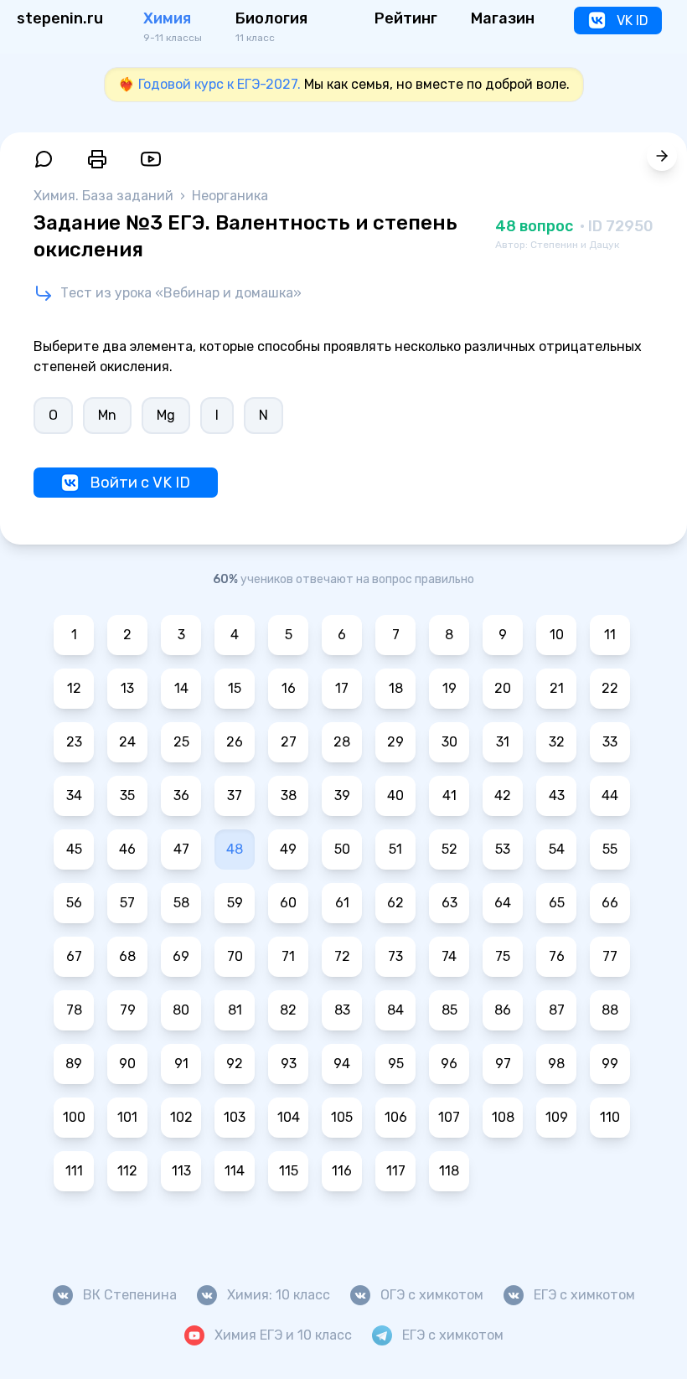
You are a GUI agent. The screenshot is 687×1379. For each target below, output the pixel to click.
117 (395, 1171)
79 (128, 1010)
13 (127, 688)
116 (342, 1171)
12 (74, 688)
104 (288, 1117)
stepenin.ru (60, 18)
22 (610, 688)
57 (127, 903)
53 (502, 849)
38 (289, 795)
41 (449, 795)
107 (449, 1117)
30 (449, 742)
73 (395, 956)
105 (342, 1117)
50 (342, 849)
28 (341, 742)
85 (449, 1010)
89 (73, 1064)
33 (609, 742)
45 (74, 849)
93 (289, 1064)
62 (395, 903)
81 (235, 1010)
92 (234, 1064)
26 (234, 742)
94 (341, 1064)
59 (235, 903)
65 (557, 903)
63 (449, 903)
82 (288, 1010)
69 (181, 956)
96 (449, 1064)
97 (503, 1064)
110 (610, 1117)
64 (502, 903)
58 (181, 903)
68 (127, 956)
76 (557, 956)
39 (342, 795)
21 (557, 688)
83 (342, 1010)
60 (288, 903)
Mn (107, 415)
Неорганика (230, 196)
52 (449, 849)
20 (502, 688)
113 (181, 1171)
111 (74, 1171)
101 (127, 1117)
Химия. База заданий (105, 196)
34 (74, 795)
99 (610, 1064)
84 (395, 1010)
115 (288, 1171)
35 (127, 795)
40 (395, 795)
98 (556, 1064)
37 (234, 795)
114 (235, 1171)
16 (289, 688)
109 (556, 1117)
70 (235, 956)
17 (342, 688)
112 (127, 1171)
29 (395, 742)
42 (502, 795)
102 (181, 1117)
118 (449, 1171)
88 (610, 1010)
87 (557, 1010)
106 (396, 1117)
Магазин (503, 18)
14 (181, 688)
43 (557, 795)
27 (289, 742)
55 (609, 849)
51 (395, 849)
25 (181, 742)
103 (234, 1117)
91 (181, 1064)
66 (610, 903)
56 (74, 903)
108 (503, 1117)
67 (74, 956)
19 (449, 688)
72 (342, 956)
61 (342, 903)
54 (557, 849)
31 (502, 742)
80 (181, 1010)
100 (74, 1117)
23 (74, 742)
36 (181, 795)
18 (396, 688)
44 (610, 795)
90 (127, 1064)
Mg (166, 415)
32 (557, 742)
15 (234, 688)
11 (610, 635)
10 (557, 635)
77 (609, 956)
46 (127, 849)
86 (502, 1010)
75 (502, 956)
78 (74, 1010)
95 (396, 1064)
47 (181, 849)
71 (288, 956)
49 (288, 849)
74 (449, 956)
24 (127, 742)
